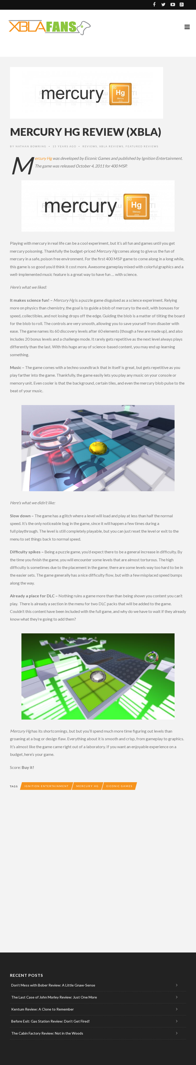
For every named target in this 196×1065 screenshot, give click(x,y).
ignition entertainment (46, 786)
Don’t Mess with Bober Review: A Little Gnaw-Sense (53, 985)
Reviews (89, 146)
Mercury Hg (43, 158)
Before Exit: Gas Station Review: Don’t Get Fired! (50, 1021)
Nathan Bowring (31, 146)
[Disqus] (98, 871)
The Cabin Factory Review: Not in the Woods (47, 1033)
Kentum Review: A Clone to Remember (42, 1009)
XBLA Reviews (111, 146)
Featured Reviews (142, 146)
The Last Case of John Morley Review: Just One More (54, 997)
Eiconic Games (119, 786)
